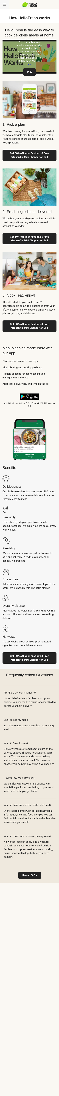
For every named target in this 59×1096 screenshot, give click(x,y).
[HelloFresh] (29, 4)
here (29, 64)
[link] (29, 875)
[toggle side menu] (4, 4)
